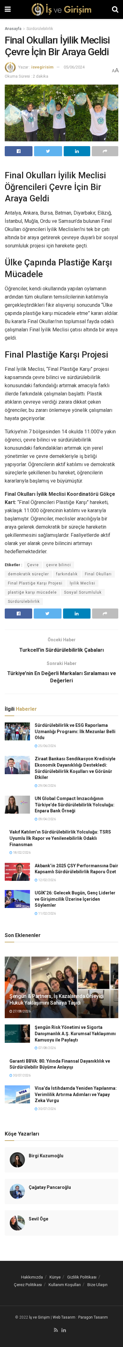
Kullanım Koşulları (65, 1284)
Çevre (33, 565)
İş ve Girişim (39, 1317)
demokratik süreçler (28, 574)
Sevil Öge (38, 1218)
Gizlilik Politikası (82, 1277)
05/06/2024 (74, 67)
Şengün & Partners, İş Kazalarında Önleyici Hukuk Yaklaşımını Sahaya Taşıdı (56, 999)
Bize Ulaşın (97, 1284)
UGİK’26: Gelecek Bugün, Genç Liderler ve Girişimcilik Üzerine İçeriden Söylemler (75, 899)
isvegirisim (42, 67)
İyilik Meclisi (82, 583)
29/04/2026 (47, 785)
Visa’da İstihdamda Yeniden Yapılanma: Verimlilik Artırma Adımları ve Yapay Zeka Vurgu (76, 1094)
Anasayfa (13, 29)
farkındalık (67, 574)
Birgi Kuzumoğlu (46, 1155)
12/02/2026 (47, 880)
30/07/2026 (21, 1075)
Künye (55, 1277)
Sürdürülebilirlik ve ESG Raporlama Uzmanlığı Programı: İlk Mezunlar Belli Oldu (75, 731)
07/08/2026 (47, 1048)
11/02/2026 (47, 913)
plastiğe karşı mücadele (32, 592)
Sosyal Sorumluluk (83, 592)
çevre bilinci (58, 565)
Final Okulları (98, 574)
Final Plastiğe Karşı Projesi (35, 583)
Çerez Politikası (28, 1284)
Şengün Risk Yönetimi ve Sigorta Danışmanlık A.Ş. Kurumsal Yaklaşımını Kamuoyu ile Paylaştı (75, 1033)
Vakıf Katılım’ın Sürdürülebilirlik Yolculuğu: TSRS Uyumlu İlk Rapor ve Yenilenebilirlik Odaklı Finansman (60, 838)
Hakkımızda (32, 1277)
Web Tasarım (64, 1317)
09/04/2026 (47, 819)
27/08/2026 (21, 1011)
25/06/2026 (47, 746)
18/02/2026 (21, 852)
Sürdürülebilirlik (39, 29)
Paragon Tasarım (93, 1317)
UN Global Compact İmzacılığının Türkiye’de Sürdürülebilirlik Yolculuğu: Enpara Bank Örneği (74, 804)
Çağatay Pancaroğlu (50, 1187)
